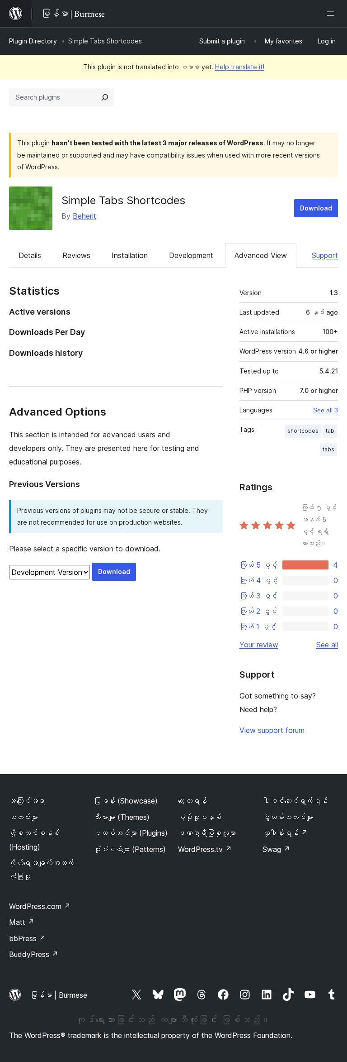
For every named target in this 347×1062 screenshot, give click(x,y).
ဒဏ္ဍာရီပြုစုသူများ (207, 832)
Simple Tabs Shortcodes (123, 200)
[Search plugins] (105, 97)
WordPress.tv (205, 849)
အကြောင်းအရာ (27, 800)
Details (30, 255)
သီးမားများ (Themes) (122, 817)
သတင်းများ (23, 817)
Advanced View (260, 255)
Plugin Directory (33, 41)
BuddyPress (33, 954)
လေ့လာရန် (192, 800)
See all (327, 644)
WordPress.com (39, 906)
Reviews (76, 255)
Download (316, 208)
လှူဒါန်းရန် (285, 832)
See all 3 (325, 410)
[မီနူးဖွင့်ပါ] (332, 13)
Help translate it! (239, 67)
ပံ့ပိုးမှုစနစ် (199, 817)
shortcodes (303, 430)
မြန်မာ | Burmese (58, 995)
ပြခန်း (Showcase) (126, 800)
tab (330, 430)
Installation (130, 255)
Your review (258, 644)
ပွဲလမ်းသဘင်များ (288, 817)
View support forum (272, 730)
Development (191, 255)
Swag (276, 849)
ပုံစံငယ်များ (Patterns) (130, 849)
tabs (328, 449)
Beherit (84, 215)
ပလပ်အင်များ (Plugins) (131, 832)
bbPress (27, 938)
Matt (21, 922)
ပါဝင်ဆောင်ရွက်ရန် (295, 800)
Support (325, 255)
